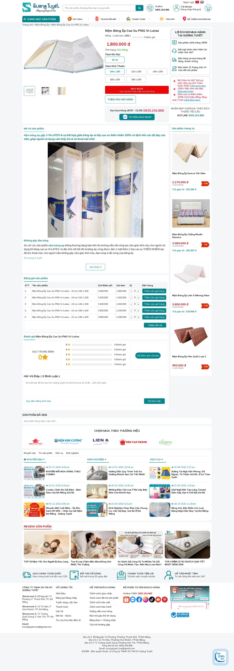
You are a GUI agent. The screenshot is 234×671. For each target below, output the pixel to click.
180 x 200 (136, 79)
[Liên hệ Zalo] (220, 657)
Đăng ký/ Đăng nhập (66, 597)
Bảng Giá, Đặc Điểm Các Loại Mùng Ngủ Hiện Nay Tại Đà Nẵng (189, 509)
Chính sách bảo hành (100, 606)
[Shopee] (126, 600)
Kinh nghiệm (72, 453)
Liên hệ (59, 611)
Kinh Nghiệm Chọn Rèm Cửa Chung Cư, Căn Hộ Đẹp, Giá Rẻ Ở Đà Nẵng (128, 511)
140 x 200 (158, 71)
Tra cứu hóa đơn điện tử (68, 620)
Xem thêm (94, 267)
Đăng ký (197, 9)
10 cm (115, 59)
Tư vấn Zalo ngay (140, 117)
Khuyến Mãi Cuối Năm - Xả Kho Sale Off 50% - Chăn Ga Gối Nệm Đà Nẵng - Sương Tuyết (64, 511)
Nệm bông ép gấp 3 (36, 135)
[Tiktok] (152, 600)
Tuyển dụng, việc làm (67, 602)
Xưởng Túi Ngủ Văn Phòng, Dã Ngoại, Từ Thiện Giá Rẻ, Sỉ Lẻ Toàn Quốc (190, 474)
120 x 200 (136, 71)
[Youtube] (158, 600)
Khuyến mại (29, 453)
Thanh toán (62, 606)
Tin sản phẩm (45, 453)
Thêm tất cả (155, 325)
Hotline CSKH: (137, 593)
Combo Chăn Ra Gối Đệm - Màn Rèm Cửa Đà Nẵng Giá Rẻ (63, 491)
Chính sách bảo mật (100, 602)
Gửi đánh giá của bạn (148, 355)
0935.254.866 (153, 110)
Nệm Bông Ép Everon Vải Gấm (188, 173)
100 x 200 (115, 71)
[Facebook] (139, 600)
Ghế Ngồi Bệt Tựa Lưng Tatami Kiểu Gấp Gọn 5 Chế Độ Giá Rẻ (188, 491)
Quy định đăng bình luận (38, 401)
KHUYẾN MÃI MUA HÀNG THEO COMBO (63, 473)
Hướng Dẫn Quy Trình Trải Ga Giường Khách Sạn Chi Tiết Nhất (127, 473)
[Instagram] (145, 600)
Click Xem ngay (192, 99)
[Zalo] (133, 600)
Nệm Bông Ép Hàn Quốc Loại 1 (189, 356)
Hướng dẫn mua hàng (101, 611)
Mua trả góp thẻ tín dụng (103, 615)
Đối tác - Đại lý (63, 615)
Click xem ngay (198, 85)
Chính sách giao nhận (101, 593)
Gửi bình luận (154, 401)
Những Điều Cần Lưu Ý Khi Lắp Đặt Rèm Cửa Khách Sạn (128, 491)
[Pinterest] (164, 600)
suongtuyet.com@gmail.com (36, 626)
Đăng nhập (186, 9)
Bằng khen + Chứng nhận (103, 620)
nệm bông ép (56, 245)
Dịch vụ (59, 453)
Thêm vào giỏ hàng (120, 99)
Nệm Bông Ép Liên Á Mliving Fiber (190, 295)
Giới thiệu (60, 593)
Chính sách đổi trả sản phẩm (104, 597)
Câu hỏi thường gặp (100, 624)
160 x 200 (115, 79)
